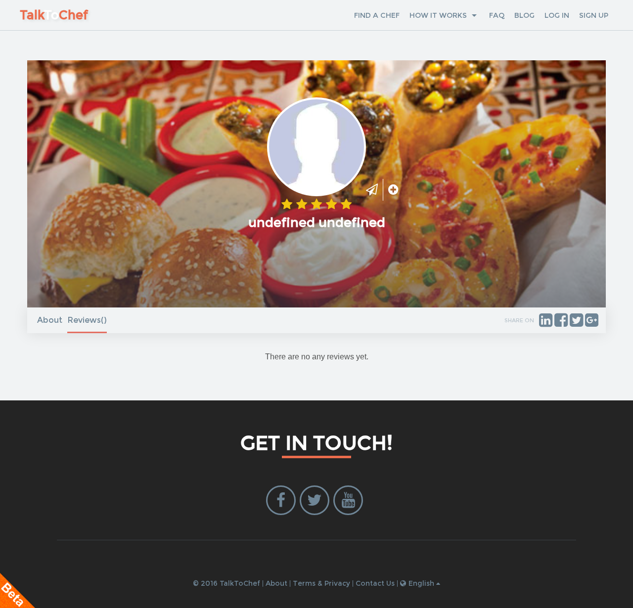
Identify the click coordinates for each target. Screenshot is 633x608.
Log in (556, 15)
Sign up (593, 15)
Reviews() (87, 320)
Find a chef (377, 15)
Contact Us (375, 583)
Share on (519, 320)
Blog (524, 15)
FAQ (496, 15)
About (49, 320)
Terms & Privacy (321, 583)
